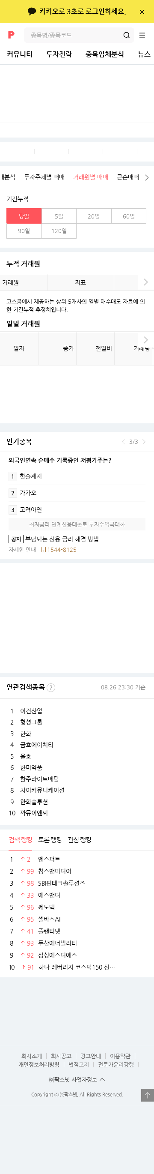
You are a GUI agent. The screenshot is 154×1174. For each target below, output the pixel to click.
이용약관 (120, 1056)
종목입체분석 (105, 54)
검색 (126, 35)
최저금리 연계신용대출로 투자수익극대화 (77, 524)
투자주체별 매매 (44, 177)
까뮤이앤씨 (34, 812)
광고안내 (90, 1056)
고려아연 (26, 509)
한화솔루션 (34, 801)
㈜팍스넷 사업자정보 (73, 1079)
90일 (24, 231)
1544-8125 (62, 549)
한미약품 (31, 767)
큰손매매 (128, 177)
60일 (129, 216)
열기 (147, 1095)
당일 (24, 216)
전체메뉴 (146, 35)
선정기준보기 (51, 687)
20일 (94, 216)
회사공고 (61, 1056)
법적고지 (78, 1064)
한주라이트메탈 (39, 779)
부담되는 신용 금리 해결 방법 (54, 539)
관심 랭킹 (79, 839)
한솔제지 (26, 476)
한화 (25, 733)
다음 (147, 177)
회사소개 (31, 1056)
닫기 (141, 11)
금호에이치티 (36, 744)
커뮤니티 (20, 54)
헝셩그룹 (31, 722)
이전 (123, 441)
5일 (59, 216)
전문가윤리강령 (116, 1064)
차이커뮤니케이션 (42, 790)
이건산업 (31, 710)
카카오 (23, 492)
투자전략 (59, 54)
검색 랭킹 (20, 839)
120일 (59, 231)
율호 (25, 756)
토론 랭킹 (50, 839)
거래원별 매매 (90, 177)
